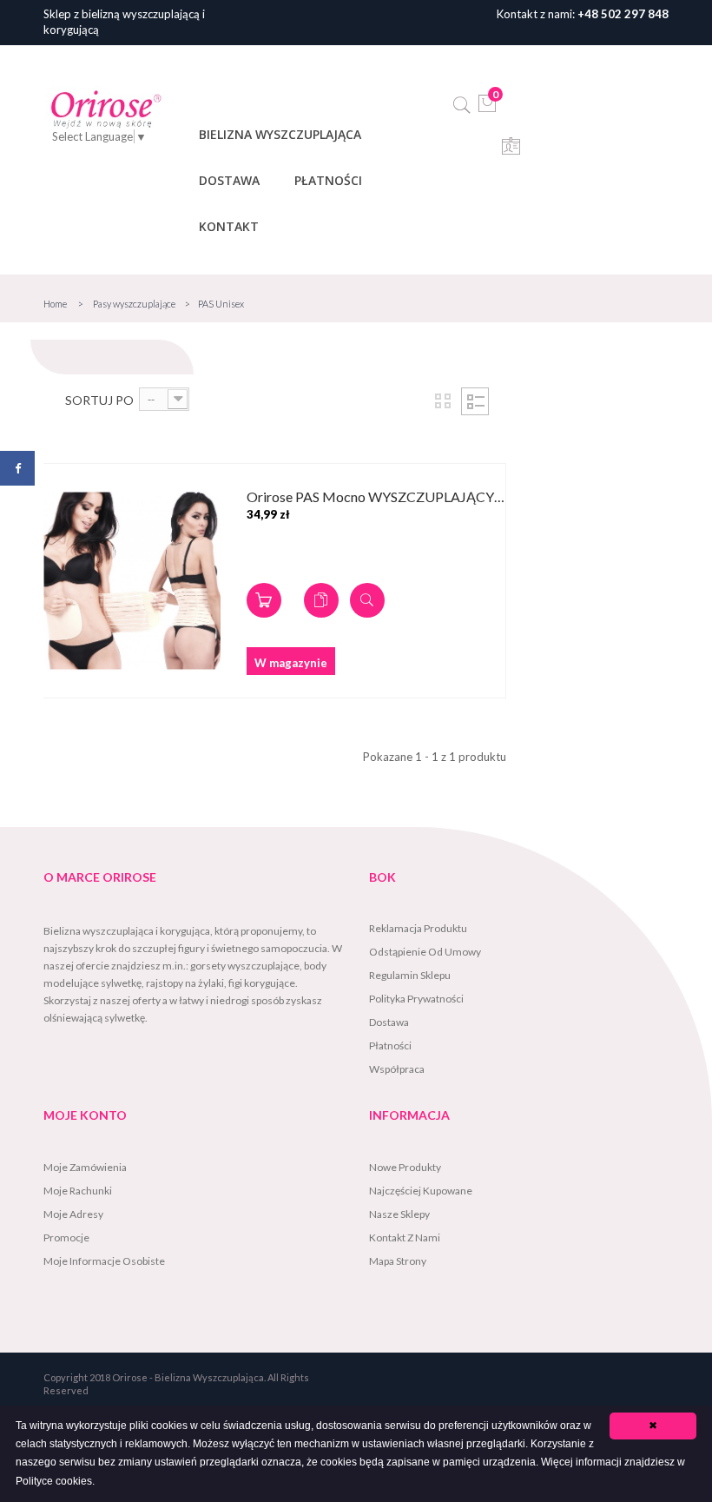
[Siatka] (442, 401)
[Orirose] (106, 108)
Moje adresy (73, 1214)
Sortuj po (99, 400)
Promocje (66, 1237)
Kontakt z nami (404, 1237)
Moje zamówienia (85, 1167)
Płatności (328, 180)
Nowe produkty (405, 1167)
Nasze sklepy (399, 1214)
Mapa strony (397, 1260)
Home (55, 303)
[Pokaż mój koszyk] (487, 109)
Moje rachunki (77, 1190)
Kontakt (229, 226)
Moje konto (85, 1115)
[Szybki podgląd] (367, 600)
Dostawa (229, 180)
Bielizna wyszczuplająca (280, 134)
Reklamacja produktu (418, 928)
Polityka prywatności (416, 998)
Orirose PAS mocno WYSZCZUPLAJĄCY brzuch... (376, 497)
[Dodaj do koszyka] (264, 600)
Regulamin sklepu (410, 975)
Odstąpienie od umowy (425, 951)
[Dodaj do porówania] (321, 600)
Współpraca (397, 1068)
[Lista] (475, 401)
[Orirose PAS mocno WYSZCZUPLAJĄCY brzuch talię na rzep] (132, 581)
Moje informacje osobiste (104, 1260)
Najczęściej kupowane (420, 1190)
